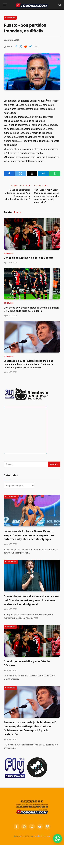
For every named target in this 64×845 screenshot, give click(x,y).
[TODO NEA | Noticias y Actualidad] (32, 5)
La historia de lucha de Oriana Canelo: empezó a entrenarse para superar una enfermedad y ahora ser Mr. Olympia (29, 535)
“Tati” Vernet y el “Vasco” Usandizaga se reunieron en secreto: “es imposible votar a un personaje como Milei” (46, 196)
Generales (10, 18)
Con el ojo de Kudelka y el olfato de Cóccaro (29, 257)
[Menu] (5, 4)
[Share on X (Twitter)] (20, 46)
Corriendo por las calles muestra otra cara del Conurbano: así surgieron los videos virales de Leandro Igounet (31, 600)
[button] (57, 838)
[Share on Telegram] (30, 46)
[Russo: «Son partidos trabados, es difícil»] (32, 71)
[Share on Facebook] (16, 46)
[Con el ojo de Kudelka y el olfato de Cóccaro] (32, 234)
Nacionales (10, 497)
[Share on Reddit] (25, 46)
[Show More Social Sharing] (36, 46)
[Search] (59, 4)
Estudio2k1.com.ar (42, 836)
